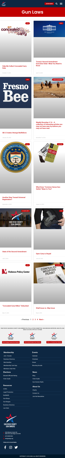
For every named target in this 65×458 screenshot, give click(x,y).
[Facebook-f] (5, 447)
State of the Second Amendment (14, 252)
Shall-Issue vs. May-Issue (45, 308)
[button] (61, 4)
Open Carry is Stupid (43, 254)
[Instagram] (11, 447)
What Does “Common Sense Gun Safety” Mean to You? (48, 188)
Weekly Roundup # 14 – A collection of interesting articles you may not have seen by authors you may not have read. (49, 125)
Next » (41, 319)
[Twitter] (16, 447)
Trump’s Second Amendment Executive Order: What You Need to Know (49, 64)
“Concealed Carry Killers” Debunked (15, 306)
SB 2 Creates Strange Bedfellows (14, 133)
